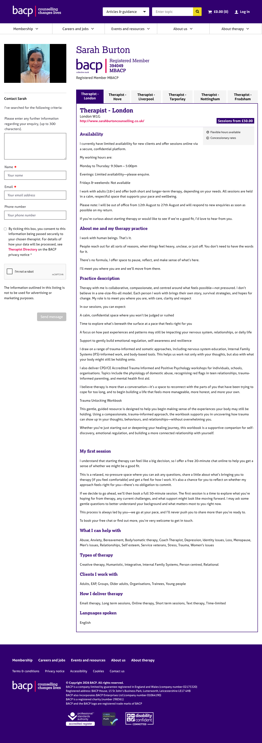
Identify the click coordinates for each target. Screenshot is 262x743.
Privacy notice (54, 671)
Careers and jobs (75, 29)
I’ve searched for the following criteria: (33, 108)
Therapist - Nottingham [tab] (210, 96)
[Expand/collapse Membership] (37, 28)
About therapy (232, 29)
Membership (23, 29)
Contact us (117, 671)
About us (180, 29)
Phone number (15, 207)
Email (9, 187)
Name (9, 167)
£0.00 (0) (221, 11)
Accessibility (78, 671)
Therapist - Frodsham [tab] (243, 96)
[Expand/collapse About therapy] (247, 28)
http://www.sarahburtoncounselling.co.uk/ (112, 121)
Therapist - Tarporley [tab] (177, 96)
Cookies (98, 671)
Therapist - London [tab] (90, 96)
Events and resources (128, 29)
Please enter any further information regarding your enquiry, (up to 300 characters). (32, 123)
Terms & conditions (25, 671)
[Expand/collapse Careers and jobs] (92, 28)
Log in (245, 11)
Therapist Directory (22, 249)
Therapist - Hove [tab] (117, 96)
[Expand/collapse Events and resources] (148, 28)
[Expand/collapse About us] (191, 28)
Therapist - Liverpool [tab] (146, 96)
